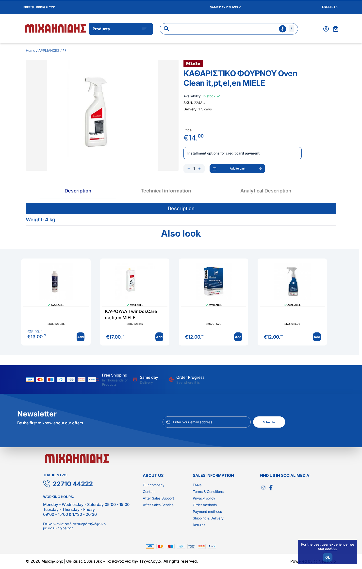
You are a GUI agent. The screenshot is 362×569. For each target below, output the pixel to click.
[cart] (336, 29)
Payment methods (207, 511)
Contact (149, 491)
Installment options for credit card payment (223, 153)
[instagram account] (263, 487)
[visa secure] (72, 379)
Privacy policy (204, 498)
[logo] (56, 28)
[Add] (199, 168)
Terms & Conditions (208, 491)
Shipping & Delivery (208, 518)
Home (30, 50)
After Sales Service (158, 505)
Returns (199, 525)
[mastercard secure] (83, 379)
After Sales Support (158, 498)
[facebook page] (271, 487)
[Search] (167, 29)
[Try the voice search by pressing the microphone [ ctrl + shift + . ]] (282, 29)
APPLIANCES (48, 50)
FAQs (197, 485)
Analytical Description (265, 191)
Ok (327, 557)
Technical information (166, 191)
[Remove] (188, 168)
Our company (154, 485)
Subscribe (269, 422)
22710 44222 (73, 484)
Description (78, 191)
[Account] (326, 29)
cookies (331, 548)
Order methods (205, 505)
